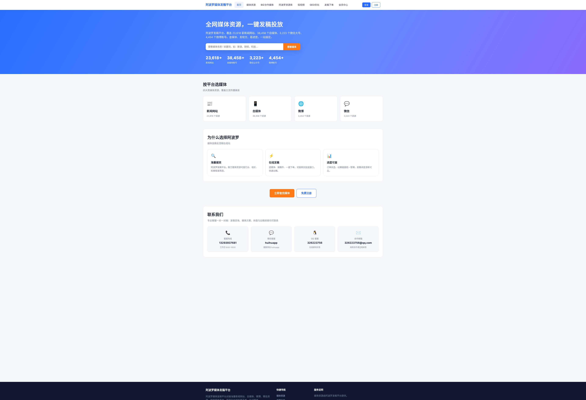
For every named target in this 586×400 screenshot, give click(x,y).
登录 (366, 5)
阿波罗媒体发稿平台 (219, 5)
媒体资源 (251, 4)
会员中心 (343, 4)
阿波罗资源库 (286, 4)
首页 (239, 4)
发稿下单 (329, 4)
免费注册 (306, 193)
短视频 (301, 4)
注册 (376, 5)
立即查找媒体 (282, 193)
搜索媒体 (291, 47)
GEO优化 (314, 4)
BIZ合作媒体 (267, 4)
